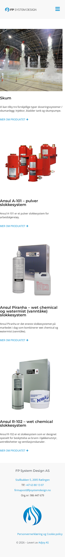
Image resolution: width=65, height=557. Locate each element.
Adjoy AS (43, 542)
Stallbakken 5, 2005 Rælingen (32, 480)
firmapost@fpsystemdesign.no (32, 490)
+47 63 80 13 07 (35, 485)
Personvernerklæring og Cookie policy (39, 534)
